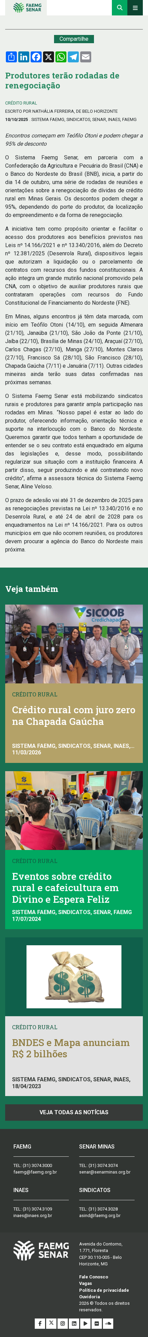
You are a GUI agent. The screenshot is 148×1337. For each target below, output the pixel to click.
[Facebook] (40, 1323)
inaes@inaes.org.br (32, 1215)
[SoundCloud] (108, 1323)
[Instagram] (63, 1323)
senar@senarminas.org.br (104, 1172)
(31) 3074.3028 (103, 1209)
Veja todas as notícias (74, 1112)
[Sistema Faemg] (41, 1250)
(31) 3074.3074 (103, 1165)
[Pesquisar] (119, 7)
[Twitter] (51, 1323)
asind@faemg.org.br (99, 1215)
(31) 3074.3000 (37, 1165)
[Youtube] (86, 1323)
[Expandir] (135, 7)
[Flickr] (97, 1323)
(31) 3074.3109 (37, 1209)
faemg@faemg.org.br (35, 1172)
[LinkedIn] (74, 1323)
